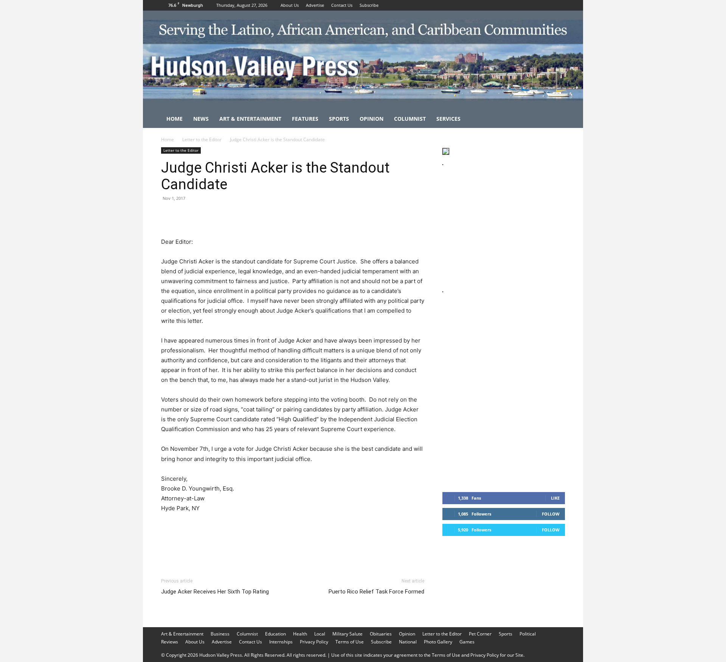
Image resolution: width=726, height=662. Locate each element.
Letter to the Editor (202, 139)
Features (305, 118)
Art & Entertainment (250, 118)
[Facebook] (534, 5)
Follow (551, 514)
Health (300, 634)
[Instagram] (546, 5)
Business (220, 634)
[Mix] (273, 215)
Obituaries (381, 634)
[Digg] (290, 215)
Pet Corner (480, 634)
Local (319, 634)
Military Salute (347, 634)
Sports (339, 118)
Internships (281, 642)
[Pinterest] (203, 215)
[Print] (255, 215)
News (201, 118)
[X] (559, 5)
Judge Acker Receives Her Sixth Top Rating (215, 591)
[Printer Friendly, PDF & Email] (387, 528)
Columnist (410, 118)
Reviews (169, 642)
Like (555, 498)
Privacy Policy (314, 642)
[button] (556, 119)
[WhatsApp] (220, 215)
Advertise (315, 5)
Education (275, 634)
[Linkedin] (238, 215)
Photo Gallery (438, 642)
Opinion (371, 118)
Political (528, 634)
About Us (290, 5)
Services (448, 118)
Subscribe (369, 5)
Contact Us (341, 5)
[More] (308, 215)
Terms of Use (349, 642)
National (408, 642)
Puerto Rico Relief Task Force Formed (376, 591)
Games (467, 642)
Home (174, 118)
